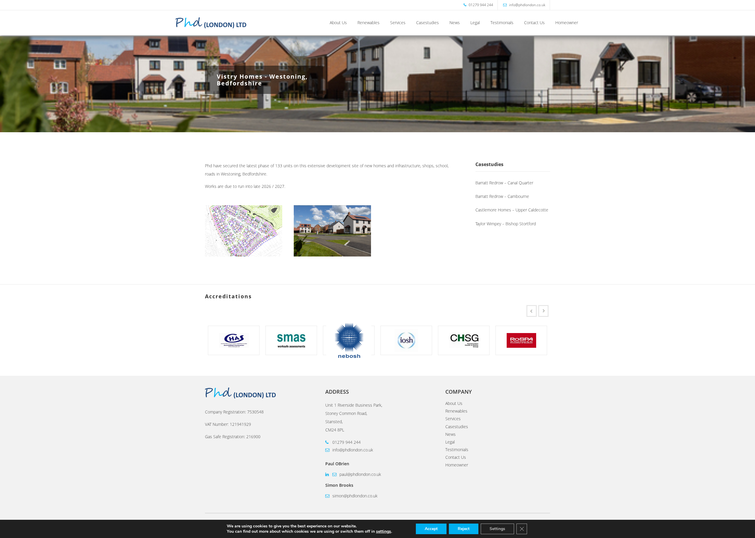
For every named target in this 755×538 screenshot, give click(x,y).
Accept (431, 529)
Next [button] (545, 311)
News (454, 22)
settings (383, 531)
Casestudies (427, 22)
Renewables (368, 22)
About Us (338, 22)
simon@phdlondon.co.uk (354, 496)
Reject (464, 529)
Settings (497, 529)
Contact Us (534, 22)
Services (398, 22)
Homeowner (566, 22)
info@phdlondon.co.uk (352, 450)
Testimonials (501, 22)
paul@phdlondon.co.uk (359, 474)
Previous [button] (533, 311)
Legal (475, 22)
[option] (234, 340)
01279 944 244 (346, 442)
